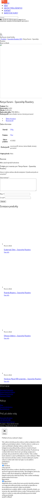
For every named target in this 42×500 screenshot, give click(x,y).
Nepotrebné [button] (5, 479)
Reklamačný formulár (6, 394)
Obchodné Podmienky (6, 390)
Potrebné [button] (4, 464)
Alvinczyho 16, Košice (6, 418)
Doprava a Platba (5, 396)
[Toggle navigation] (1, 33)
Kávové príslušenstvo (6, 407)
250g (11, 130)
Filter (11, 135)
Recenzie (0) (9, 121)
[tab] (23, 119)
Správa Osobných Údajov (7, 392)
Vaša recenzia (4, 178)
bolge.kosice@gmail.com (7, 422)
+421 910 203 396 (5, 420)
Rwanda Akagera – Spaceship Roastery (17, 292)
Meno (2, 194)
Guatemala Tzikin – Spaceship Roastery (17, 249)
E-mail (2, 198)
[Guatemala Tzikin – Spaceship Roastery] (21, 244)
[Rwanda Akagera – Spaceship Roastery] (21, 287)
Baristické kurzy (4, 409)
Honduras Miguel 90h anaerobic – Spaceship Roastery (22, 379)
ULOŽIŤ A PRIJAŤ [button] (7, 497)
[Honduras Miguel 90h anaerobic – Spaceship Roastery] (21, 373)
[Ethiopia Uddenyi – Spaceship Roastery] (21, 330)
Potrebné (7, 466)
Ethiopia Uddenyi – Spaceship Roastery (17, 336)
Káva (1, 405)
